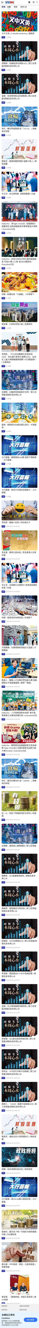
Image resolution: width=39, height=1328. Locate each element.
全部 (9, 7)
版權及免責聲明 (24, 1306)
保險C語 (23, 7)
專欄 (15, 7)
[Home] (10, 2)
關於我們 (4, 1310)
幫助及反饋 (23, 1310)
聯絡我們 (4, 1306)
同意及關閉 (30, 1320)
